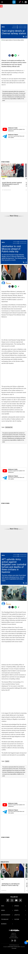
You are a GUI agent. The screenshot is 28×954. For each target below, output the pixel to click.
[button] (2, 2)
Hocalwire (14, 948)
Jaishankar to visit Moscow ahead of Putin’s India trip (11, 249)
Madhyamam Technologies (14, 946)
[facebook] (9, 55)
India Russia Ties (8, 427)
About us (13, 933)
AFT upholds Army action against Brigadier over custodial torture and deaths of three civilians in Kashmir (14, 565)
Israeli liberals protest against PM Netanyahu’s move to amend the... (12, 184)
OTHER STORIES (5, 162)
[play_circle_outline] (12, 170)
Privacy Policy (13, 936)
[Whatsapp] (15, 55)
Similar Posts (5, 862)
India (3, 27)
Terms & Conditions (13, 937)
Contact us (13, 934)
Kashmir (7, 761)
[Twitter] (12, 55)
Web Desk (8, 283)
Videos (3, 178)
